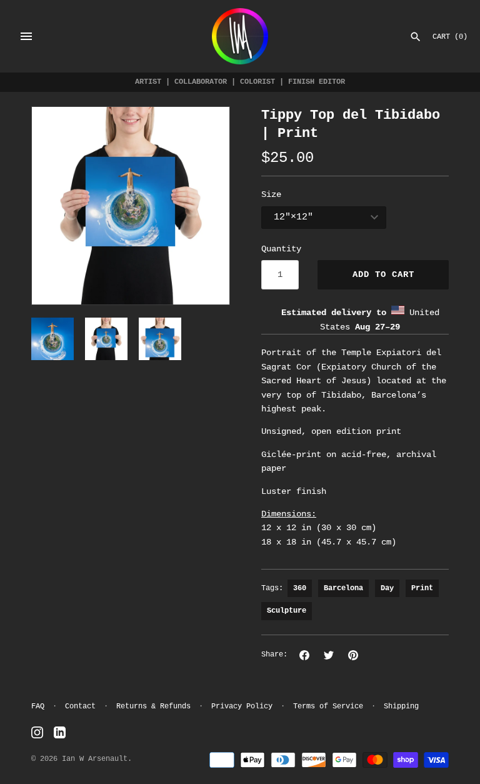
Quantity (281, 249)
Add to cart (383, 274)
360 (299, 588)
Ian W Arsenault (95, 759)
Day (387, 588)
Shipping (401, 706)
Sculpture (286, 610)
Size (271, 194)
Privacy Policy (241, 706)
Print (422, 588)
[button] (58, 205)
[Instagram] (37, 732)
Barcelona (343, 588)
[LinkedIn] (60, 732)
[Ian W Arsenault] (240, 36)
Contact (80, 706)
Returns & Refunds (153, 706)
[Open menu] (26, 36)
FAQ (37, 706)
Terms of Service (328, 706)
